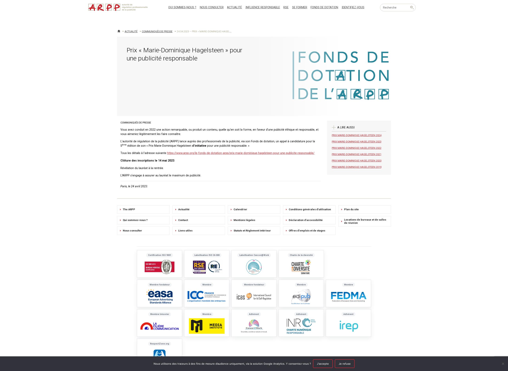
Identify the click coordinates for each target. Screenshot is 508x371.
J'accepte (323, 363)
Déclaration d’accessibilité (306, 220)
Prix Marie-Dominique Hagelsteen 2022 (356, 147)
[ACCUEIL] (118, 31)
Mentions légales (244, 220)
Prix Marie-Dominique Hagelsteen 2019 (356, 166)
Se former (299, 7)
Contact (183, 220)
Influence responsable (262, 7)
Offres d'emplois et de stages (307, 230)
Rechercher (412, 7)
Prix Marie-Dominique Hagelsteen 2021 (356, 154)
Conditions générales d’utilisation (310, 209)
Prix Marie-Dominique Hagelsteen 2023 (356, 141)
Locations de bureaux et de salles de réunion (365, 221)
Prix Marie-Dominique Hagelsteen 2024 (356, 135)
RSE (286, 7)
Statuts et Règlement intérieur (252, 230)
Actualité (234, 7)
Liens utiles (185, 230)
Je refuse (345, 363)
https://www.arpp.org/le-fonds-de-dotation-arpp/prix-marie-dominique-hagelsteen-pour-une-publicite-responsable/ (241, 153)
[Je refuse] (503, 364)
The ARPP (129, 209)
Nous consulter (212, 7)
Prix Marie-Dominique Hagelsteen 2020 (356, 160)
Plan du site (351, 209)
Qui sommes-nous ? (182, 7)
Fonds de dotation (324, 7)
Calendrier (240, 209)
